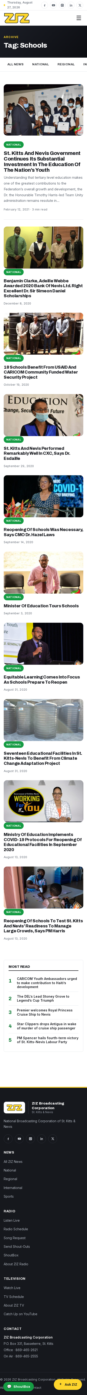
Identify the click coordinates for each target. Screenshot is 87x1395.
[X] (79, 5)
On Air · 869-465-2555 (21, 1356)
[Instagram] (62, 5)
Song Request (15, 1238)
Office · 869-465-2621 (21, 1350)
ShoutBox (11, 1255)
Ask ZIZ (71, 1384)
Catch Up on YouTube (20, 1314)
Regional (66, 64)
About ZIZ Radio (16, 1264)
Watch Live (12, 1288)
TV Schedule (14, 1297)
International (13, 1188)
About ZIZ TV (14, 1305)
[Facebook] (44, 5)
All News (15, 64)
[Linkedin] (71, 5)
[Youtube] (53, 5)
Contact (35, 1387)
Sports (9, 1196)
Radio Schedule (16, 1229)
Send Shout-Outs (17, 1246)
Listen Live (12, 1220)
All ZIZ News (13, 1162)
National (40, 64)
